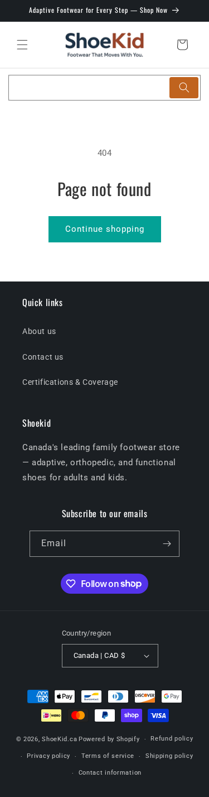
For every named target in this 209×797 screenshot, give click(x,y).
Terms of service (107, 756)
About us (39, 331)
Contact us (43, 356)
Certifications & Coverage (70, 382)
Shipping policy (169, 756)
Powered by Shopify (109, 739)
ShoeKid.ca (59, 739)
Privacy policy (48, 756)
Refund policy (171, 738)
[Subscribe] (166, 544)
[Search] (183, 87)
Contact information (110, 772)
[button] (22, 44)
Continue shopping (104, 229)
